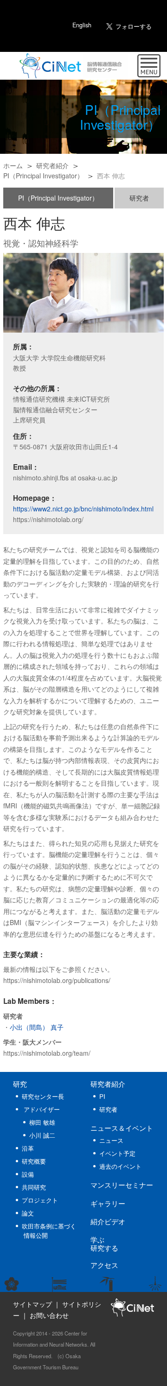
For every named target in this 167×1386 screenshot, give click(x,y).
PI (102, 1096)
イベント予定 (117, 1153)
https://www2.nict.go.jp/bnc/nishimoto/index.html (83, 508)
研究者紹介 (52, 165)
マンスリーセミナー (121, 1184)
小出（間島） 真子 (37, 1027)
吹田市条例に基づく (49, 1230)
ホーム (13, 165)
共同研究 (34, 1187)
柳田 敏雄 (42, 1122)
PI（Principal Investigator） (43, 175)
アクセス (104, 1265)
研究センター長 (43, 1096)
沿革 (28, 1148)
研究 (20, 1083)
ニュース (121, 1127)
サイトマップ (32, 1304)
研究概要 (34, 1161)
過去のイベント (120, 1166)
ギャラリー (107, 1203)
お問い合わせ (49, 1315)
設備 (28, 1174)
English (81, 25)
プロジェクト (40, 1200)
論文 (28, 1213)
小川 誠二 (42, 1135)
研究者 (139, 197)
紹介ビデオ (107, 1221)
